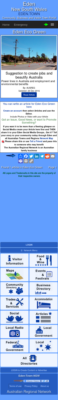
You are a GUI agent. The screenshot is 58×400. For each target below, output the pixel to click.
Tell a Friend (36, 141)
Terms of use (15, 386)
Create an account (12, 110)
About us (44, 386)
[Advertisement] (29, 210)
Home (6, 24)
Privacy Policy (31, 386)
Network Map (46, 138)
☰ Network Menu (29, 250)
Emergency (21, 24)
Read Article (29, 94)
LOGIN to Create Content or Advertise (29, 370)
